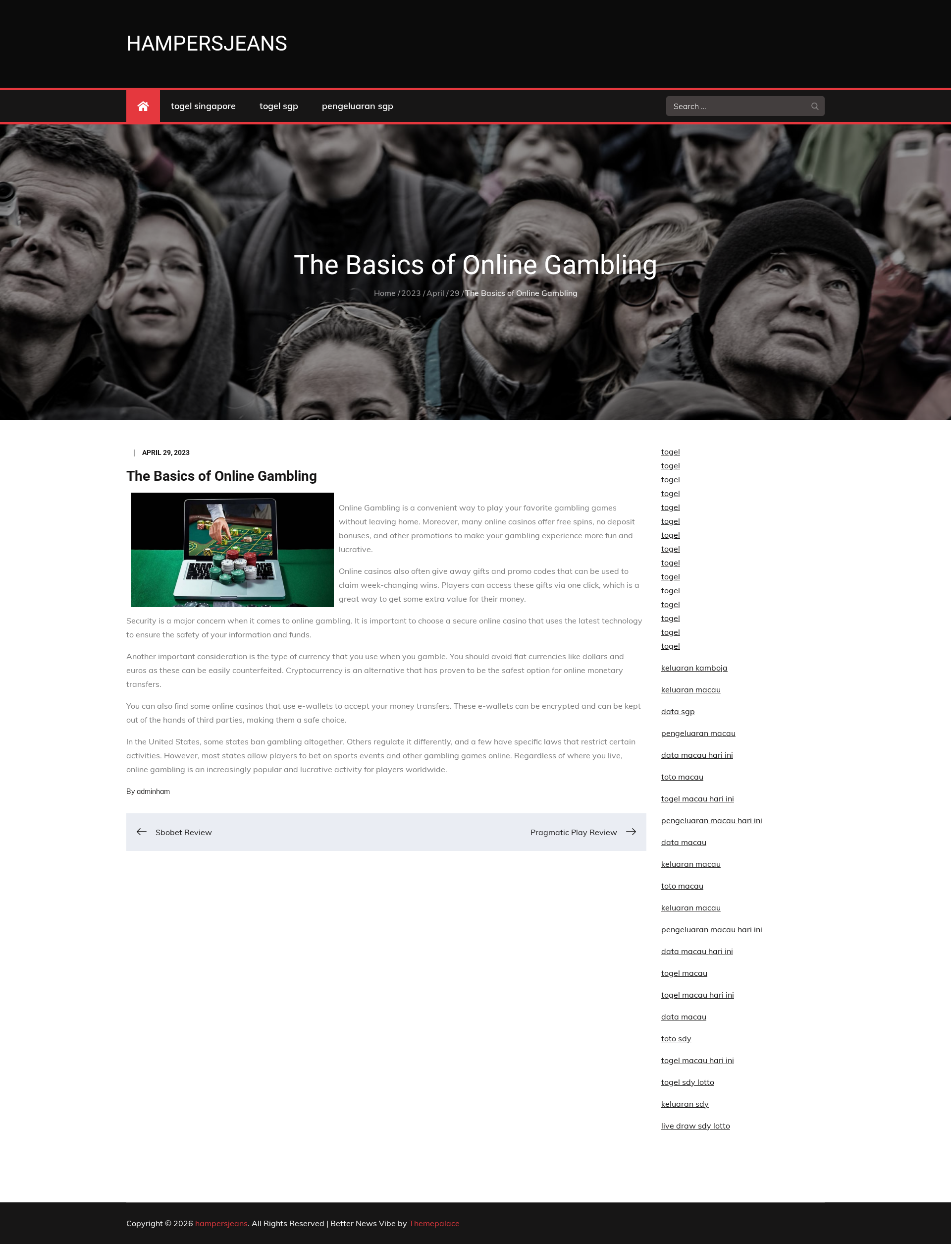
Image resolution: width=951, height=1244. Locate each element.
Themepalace (434, 1223)
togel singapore (203, 106)
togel (670, 451)
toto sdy (676, 1038)
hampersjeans (206, 43)
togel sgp (279, 106)
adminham (153, 791)
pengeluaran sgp (357, 106)
